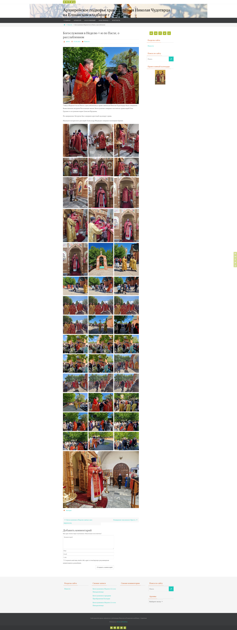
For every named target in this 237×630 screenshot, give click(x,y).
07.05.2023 (77, 41)
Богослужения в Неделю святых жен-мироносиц (78, 521)
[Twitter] (71, 1)
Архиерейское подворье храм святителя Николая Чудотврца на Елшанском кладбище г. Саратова (116, 12)
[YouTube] (64, 1)
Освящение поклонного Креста (124, 520)
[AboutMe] (74, 1)
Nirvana (119, 622)
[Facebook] (69, 1)
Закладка (68, 510)
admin (68, 41)
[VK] (66, 1)
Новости (69, 25)
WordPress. (125, 622)
